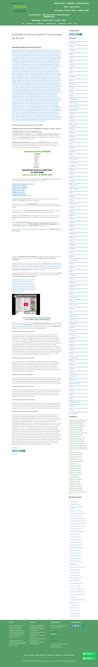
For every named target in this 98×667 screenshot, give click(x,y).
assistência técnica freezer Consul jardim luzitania (28, 77)
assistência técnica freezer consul (51, 49)
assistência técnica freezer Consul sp (34, 100)
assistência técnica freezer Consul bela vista (33, 55)
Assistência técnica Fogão (18, 190)
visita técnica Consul (19, 225)
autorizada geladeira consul (76, 542)
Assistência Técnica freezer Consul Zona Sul (22, 281)
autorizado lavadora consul (76, 561)
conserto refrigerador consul (76, 583)
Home (25, 655)
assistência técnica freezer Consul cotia (51, 65)
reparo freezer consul (36, 119)
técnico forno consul (74, 610)
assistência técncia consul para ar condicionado (77, 507)
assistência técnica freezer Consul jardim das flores (29, 76)
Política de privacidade (68, 655)
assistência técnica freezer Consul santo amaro (44, 97)
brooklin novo (31, 116)
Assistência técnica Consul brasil (76, 513)
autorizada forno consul (75, 536)
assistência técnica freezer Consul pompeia (22, 94)
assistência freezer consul (36, 49)
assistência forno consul (75, 504)
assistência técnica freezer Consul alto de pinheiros (37, 54)
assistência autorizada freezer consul (21, 49)
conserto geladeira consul (75, 577)
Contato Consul (51, 655)
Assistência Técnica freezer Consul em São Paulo (23, 288)
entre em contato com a (22, 324)
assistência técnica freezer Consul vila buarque (23, 103)
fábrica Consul (36, 180)
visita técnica (54, 215)
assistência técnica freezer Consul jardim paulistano (28, 78)
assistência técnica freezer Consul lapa (21, 83)
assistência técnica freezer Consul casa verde (36, 61)
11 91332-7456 (70, 10)
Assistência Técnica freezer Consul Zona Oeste (23, 284)
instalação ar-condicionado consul (77, 594)
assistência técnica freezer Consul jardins (49, 81)
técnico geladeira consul (75, 613)
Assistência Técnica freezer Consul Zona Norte (23, 279)
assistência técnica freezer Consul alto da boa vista (40, 52)
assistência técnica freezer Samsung (42, 266)
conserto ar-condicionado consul (77, 567)
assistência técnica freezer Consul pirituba (22, 93)
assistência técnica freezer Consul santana (22, 97)
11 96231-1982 (83, 10)
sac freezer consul (46, 119)
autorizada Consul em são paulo (77, 531)
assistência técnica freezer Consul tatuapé (26, 102)
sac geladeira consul (74, 605)
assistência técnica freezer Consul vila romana (41, 110)
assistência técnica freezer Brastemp (24, 266)
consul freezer (22, 118)
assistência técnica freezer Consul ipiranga (39, 71)
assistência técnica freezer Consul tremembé (47, 102)
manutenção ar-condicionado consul (78, 599)
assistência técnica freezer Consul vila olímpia (44, 109)
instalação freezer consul (49, 118)
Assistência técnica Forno (18, 192)
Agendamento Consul (40, 655)
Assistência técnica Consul (18, 291)
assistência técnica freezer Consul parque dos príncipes (34, 89)
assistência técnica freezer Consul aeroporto (44, 51)
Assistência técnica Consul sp (76, 515)
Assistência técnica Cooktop (19, 194)
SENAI (51, 256)
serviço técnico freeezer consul (38, 120)
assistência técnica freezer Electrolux (43, 264)
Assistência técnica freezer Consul (26, 47)
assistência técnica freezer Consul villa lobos (35, 112)
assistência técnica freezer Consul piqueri (52, 91)
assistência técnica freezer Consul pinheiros (30, 91)
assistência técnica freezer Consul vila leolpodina (23, 106)
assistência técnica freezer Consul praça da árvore (45, 94)
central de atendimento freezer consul (44, 116)
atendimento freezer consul (42, 115)
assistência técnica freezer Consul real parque (23, 96)
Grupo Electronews (43, 142)
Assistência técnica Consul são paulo (77, 518)
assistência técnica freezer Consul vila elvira (22, 105)
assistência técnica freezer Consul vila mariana (45, 107)
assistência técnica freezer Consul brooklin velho (23, 58)
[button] (44, 23)
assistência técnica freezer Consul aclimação (22, 51)
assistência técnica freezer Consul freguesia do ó (47, 67)
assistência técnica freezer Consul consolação (31, 65)
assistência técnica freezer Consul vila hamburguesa (46, 105)
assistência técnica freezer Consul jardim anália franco (29, 74)
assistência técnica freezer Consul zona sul (25, 115)
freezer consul (39, 118)
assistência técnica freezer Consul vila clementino (47, 103)
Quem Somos (31, 655)
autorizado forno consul (75, 553)
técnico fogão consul (74, 607)
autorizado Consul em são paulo (77, 547)
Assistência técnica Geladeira (19, 185)
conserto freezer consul (75, 575)
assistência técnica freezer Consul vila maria (22, 107)
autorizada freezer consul (75, 539)
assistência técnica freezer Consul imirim (43, 70)
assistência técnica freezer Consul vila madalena (47, 106)
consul (17, 118)
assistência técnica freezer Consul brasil (30, 57)
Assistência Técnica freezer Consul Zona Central (23, 286)
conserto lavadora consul (75, 580)
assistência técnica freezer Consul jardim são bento (29, 80)
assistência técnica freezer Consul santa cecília (45, 96)
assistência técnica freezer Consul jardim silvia (28, 81)
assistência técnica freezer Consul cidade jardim (34, 64)
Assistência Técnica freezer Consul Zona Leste (23, 283)
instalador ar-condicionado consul (77, 591)
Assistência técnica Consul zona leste (78, 521)
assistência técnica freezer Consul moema (41, 83)
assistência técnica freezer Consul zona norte (32, 113)
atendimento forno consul (75, 528)
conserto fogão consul (74, 569)
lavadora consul (73, 597)
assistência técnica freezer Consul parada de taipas (30, 87)
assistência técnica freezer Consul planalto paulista (45, 93)
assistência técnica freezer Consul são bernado (40, 99)
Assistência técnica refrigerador (20, 187)
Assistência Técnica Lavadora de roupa (21, 195)
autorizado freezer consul (22, 116)
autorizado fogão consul (75, 550)
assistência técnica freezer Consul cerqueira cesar (31, 63)
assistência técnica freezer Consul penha (36, 90)
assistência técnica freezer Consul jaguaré (33, 73)
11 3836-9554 (54, 632)
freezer (33, 118)
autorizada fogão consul (75, 534)
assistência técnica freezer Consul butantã (46, 58)
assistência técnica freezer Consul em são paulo (23, 67)
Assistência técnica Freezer (19, 189)
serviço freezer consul (24, 120)
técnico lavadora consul (75, 615)
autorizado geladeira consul (76, 558)
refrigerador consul (74, 602)
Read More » (15, 454)
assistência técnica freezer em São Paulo (29, 268)
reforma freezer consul (24, 119)
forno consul (72, 588)
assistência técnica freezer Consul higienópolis (46, 68)
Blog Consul (59, 655)
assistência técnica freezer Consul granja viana (23, 68)
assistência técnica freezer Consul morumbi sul (35, 84)
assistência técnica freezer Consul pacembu (29, 86)
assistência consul (74, 501)
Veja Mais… (21, 645)
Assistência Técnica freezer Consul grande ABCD (23, 289)
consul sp (29, 118)
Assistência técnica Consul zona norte (78, 523)
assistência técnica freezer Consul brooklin (50, 57)
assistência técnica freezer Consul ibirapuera (22, 70)
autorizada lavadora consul (76, 544)
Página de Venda (72, 661)
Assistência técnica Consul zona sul (77, 526)
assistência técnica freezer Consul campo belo (38, 60)
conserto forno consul (74, 572)
